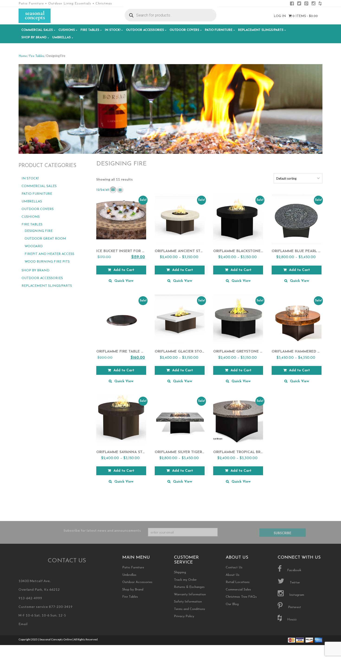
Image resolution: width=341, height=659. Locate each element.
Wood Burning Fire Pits (47, 262)
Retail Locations (238, 582)
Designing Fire (39, 231)
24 (102, 190)
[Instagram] (313, 4)
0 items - (305, 16)
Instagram (296, 595)
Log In (280, 16)
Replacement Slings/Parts (260, 30)
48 (107, 190)
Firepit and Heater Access (49, 254)
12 (97, 190)
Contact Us (234, 567)
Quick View (123, 281)
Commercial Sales (37, 30)
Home (23, 56)
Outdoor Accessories (145, 30)
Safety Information (188, 601)
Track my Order (185, 580)
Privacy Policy (184, 616)
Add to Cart (123, 270)
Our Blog (232, 604)
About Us (232, 575)
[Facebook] (292, 4)
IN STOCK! (112, 30)
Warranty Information (190, 594)
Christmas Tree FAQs (241, 597)
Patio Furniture (218, 30)
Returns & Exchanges (189, 587)
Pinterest (294, 607)
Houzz (291, 619)
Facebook (293, 570)
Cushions (66, 30)
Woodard (34, 246)
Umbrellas (61, 37)
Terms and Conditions (189, 609)
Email (23, 624)
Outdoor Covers (184, 30)
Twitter (294, 582)
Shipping (180, 572)
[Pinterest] (306, 4)
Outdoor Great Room (45, 239)
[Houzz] (320, 4)
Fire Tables (89, 30)
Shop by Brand (34, 37)
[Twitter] (299, 4)
